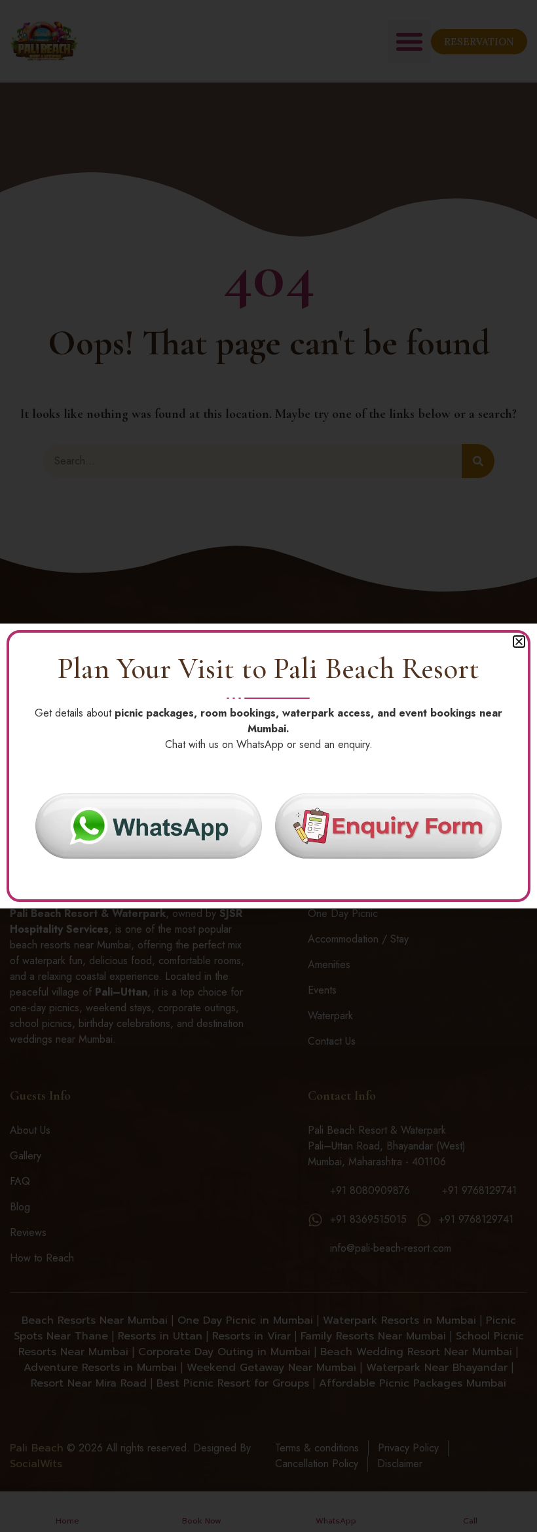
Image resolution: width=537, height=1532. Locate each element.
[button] (519, 641)
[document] (268, 766)
